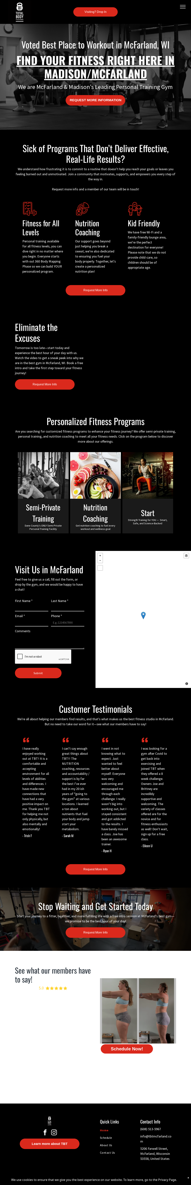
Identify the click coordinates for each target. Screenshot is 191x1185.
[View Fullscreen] (100, 567)
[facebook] (45, 1133)
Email (20, 616)
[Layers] (186, 555)
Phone (56, 616)
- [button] (100, 560)
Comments (22, 631)
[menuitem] (115, 1130)
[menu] (183, 7)
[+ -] (143, 619)
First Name (24, 601)
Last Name (59, 601)
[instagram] (54, 1133)
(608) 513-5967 (150, 1129)
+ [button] (100, 555)
